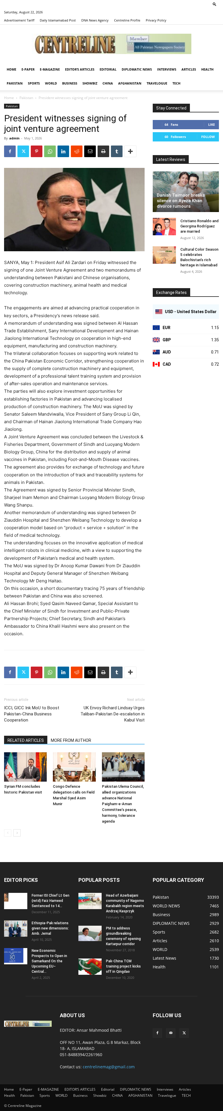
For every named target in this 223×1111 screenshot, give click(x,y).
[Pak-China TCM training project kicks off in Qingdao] (90, 967)
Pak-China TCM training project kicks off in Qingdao (123, 966)
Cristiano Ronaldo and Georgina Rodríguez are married (199, 226)
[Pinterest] (36, 151)
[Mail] (170, 1033)
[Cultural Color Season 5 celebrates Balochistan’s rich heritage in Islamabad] (164, 255)
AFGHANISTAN (129, 83)
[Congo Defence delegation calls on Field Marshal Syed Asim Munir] (74, 767)
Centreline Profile (127, 20)
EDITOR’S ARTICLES (79, 69)
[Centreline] (111, 44)
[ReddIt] (76, 151)
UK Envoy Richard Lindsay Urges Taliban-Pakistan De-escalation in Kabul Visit (112, 714)
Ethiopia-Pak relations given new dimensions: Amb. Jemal (50, 928)
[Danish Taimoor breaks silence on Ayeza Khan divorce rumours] (186, 191)
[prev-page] (7, 833)
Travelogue (157, 83)
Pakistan (15, 83)
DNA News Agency (95, 20)
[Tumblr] (117, 151)
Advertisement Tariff (19, 20)
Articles (188, 69)
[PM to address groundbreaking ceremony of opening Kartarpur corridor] (90, 933)
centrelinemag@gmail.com (109, 1066)
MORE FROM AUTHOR (71, 740)
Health (207, 69)
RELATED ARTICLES (26, 740)
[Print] (103, 151)
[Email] (90, 151)
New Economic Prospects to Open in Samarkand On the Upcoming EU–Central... (49, 961)
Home (11, 69)
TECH (176, 83)
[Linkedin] (63, 151)
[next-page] (17, 833)
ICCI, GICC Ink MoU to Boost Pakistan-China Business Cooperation (31, 714)
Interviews (166, 69)
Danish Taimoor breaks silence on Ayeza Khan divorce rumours (181, 201)
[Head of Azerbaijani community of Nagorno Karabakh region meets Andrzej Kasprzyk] (90, 901)
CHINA (107, 83)
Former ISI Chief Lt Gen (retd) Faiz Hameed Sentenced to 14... (50, 900)
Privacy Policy (156, 20)
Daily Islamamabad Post (58, 20)
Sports (34, 83)
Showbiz (89, 83)
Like (211, 124)
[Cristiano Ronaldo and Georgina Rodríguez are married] (164, 226)
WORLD (51, 83)
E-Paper (28, 69)
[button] (214, 4)
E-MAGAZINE (50, 69)
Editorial (108, 69)
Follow (208, 136)
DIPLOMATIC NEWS (137, 69)
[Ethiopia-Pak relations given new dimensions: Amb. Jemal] (15, 928)
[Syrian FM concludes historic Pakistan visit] (25, 767)
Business (69, 83)
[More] (130, 151)
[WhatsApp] (50, 151)
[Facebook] (10, 151)
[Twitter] (23, 151)
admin (14, 138)
